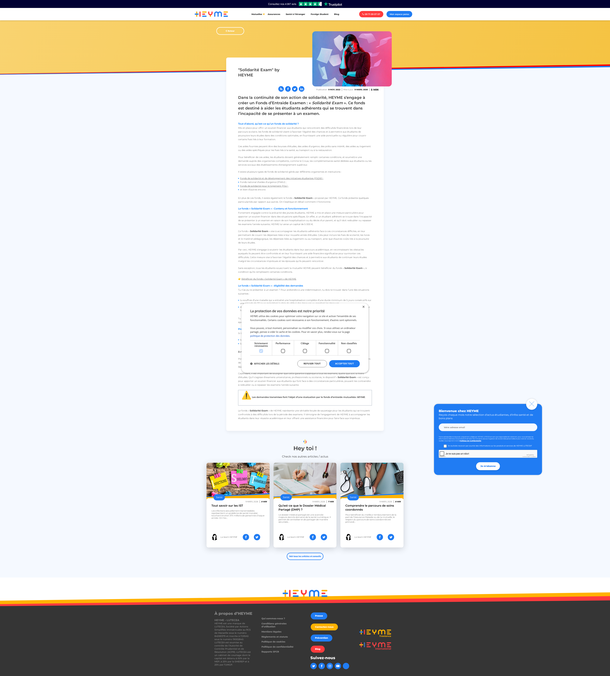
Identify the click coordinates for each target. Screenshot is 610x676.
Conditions (533, 456)
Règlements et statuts (274, 636)
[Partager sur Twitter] (295, 89)
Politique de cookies (273, 641)
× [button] (363, 307)
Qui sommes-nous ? (273, 618)
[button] (264, 363)
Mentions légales (271, 631)
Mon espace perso (399, 14)
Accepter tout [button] (344, 363)
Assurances (274, 14)
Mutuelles (256, 14)
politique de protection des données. (270, 335)
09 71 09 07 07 (372, 14)
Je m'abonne (488, 466)
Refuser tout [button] (312, 363)
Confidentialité (526, 456)
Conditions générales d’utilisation (274, 625)
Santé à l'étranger (295, 14)
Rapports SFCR (270, 651)
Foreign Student (320, 14)
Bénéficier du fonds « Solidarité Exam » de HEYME (268, 278)
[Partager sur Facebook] (288, 89)
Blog (336, 14)
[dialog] (305, 338)
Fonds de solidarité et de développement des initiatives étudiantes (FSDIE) (281, 178)
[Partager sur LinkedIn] (301, 89)
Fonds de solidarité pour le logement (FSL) (264, 185)
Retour (231, 31)
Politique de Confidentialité (470, 441)
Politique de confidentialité (277, 646)
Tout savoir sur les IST (227, 505)
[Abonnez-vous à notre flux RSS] (281, 89)
